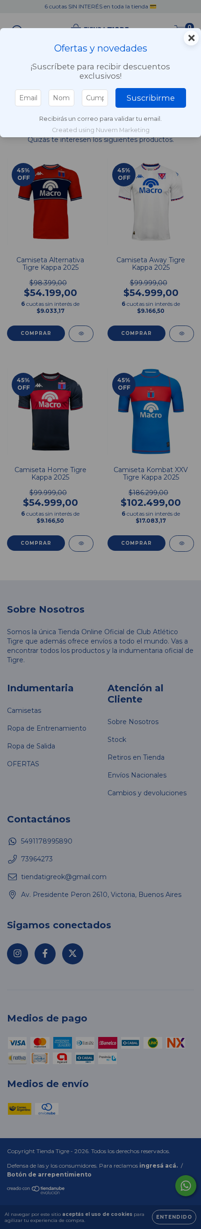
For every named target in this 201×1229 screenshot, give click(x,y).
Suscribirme (151, 98)
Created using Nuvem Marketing (101, 129)
